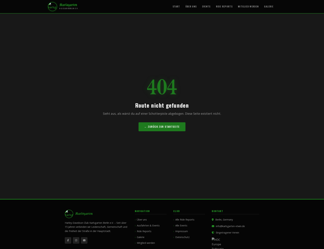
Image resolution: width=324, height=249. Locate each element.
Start (176, 6)
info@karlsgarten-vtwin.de (230, 226)
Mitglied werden (248, 6)
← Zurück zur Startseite (162, 126)
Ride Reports (224, 6)
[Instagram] (76, 240)
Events (206, 6)
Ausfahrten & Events (148, 225)
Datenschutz (182, 237)
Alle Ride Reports (184, 219)
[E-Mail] (84, 240)
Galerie (268, 6)
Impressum (181, 231)
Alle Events (181, 225)
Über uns (191, 6)
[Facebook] (68, 240)
